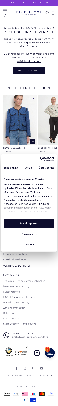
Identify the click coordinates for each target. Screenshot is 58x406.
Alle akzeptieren (29, 223)
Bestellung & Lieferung (16, 302)
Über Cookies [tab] (46, 167)
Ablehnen (29, 244)
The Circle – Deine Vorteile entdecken (24, 280)
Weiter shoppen (29, 70)
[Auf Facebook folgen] (16, 368)
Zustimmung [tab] (11, 167)
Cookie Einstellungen (15, 259)
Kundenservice (11, 291)
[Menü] (26, 348)
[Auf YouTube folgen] (41, 368)
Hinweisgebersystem (15, 254)
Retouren (8, 313)
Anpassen (27, 233)
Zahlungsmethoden (14, 307)
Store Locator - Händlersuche (19, 323)
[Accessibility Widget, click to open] (37, 353)
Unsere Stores (11, 318)
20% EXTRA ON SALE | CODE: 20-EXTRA (29, 3)
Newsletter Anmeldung (16, 286)
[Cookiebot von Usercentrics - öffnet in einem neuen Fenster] (41, 159)
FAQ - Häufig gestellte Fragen (20, 297)
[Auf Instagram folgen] (24, 368)
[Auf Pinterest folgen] (33, 368)
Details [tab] (28, 167)
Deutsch (44, 375)
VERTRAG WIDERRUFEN (17, 265)
